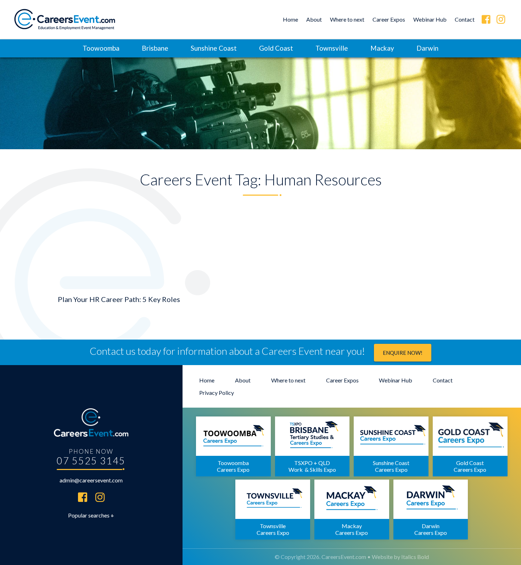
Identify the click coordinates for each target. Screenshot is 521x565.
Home (290, 19)
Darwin (427, 48)
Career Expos (388, 19)
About (314, 19)
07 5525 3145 (91, 460)
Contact (465, 19)
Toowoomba (101, 48)
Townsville (331, 48)
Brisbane (155, 48)
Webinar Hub (430, 19)
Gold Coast (276, 48)
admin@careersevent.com (91, 480)
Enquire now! (402, 352)
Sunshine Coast (214, 48)
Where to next (347, 19)
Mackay (382, 48)
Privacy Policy (216, 392)
